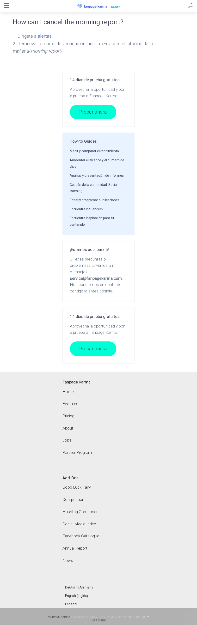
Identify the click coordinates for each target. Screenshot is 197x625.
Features (70, 403)
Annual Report (74, 548)
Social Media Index (79, 524)
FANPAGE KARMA (59, 616)
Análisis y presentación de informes (97, 175)
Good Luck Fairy (76, 487)
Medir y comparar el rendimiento (94, 151)
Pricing (68, 415)
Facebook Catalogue (80, 536)
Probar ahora (93, 112)
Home (68, 391)
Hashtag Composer (80, 511)
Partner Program (77, 452)
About (67, 428)
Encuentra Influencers (86, 209)
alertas (45, 36)
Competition (73, 499)
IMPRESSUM (98, 620)
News (67, 560)
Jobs (66, 440)
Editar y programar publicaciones (94, 200)
